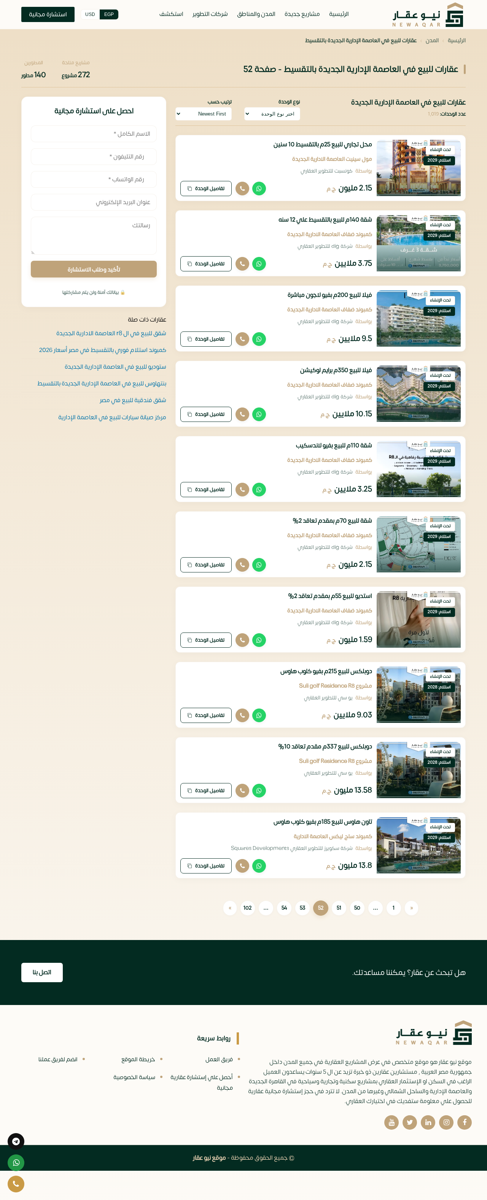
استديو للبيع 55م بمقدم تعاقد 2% (330, 596)
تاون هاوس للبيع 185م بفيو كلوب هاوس (323, 822)
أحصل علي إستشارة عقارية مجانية (201, 1082)
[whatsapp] (16, 1162)
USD (90, 14)
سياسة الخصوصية (134, 1077)
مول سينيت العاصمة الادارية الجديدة (332, 159)
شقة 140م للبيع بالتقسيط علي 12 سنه (325, 220)
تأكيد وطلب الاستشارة (94, 269)
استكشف (171, 14)
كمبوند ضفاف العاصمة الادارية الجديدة (329, 234)
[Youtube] (391, 1122)
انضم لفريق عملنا (58, 1059)
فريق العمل (219, 1059)
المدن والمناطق (256, 14)
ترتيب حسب (220, 102)
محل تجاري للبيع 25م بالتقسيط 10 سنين (323, 144)
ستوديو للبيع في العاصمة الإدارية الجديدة (115, 367)
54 (284, 908)
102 (247, 908)
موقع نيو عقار (209, 1158)
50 (357, 908)
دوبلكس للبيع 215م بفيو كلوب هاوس (326, 671)
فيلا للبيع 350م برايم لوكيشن (336, 370)
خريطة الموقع (138, 1059)
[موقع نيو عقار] (428, 14)
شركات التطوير (210, 14)
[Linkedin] (428, 1122)
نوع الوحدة (289, 102)
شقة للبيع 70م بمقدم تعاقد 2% (332, 521)
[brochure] (16, 1141)
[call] (16, 1184)
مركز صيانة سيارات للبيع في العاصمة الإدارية (112, 417)
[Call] (242, 188)
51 (339, 908)
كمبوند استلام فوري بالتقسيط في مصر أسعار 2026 (102, 350)
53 (302, 908)
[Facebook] (464, 1122)
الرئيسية (339, 14)
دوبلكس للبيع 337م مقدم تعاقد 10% (325, 746)
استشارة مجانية (48, 14)
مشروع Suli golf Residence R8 (335, 686)
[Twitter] (410, 1122)
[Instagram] (446, 1122)
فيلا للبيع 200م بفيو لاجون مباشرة (330, 295)
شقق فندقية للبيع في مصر (133, 400)
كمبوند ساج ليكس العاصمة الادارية (333, 836)
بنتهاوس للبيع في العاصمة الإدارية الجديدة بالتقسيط (101, 383)
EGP (109, 14)
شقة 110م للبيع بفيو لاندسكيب (334, 445)
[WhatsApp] (259, 188)
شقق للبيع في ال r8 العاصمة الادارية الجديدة (111, 333)
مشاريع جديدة (302, 14)
